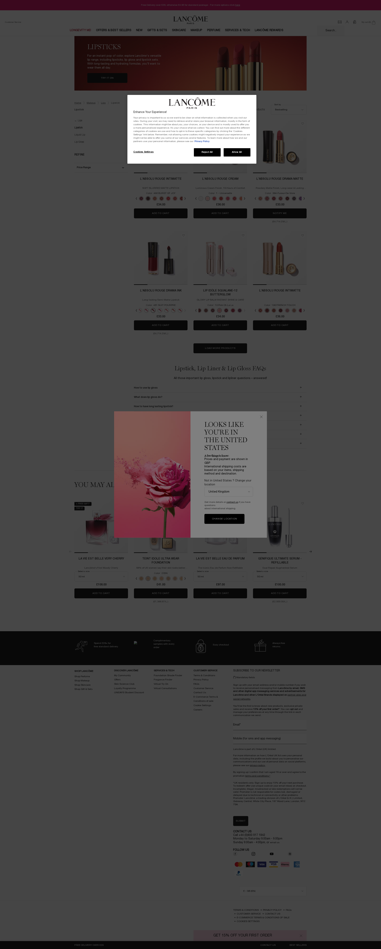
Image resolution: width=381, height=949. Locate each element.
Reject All (207, 152)
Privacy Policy (202, 141)
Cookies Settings (143, 152)
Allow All (237, 152)
